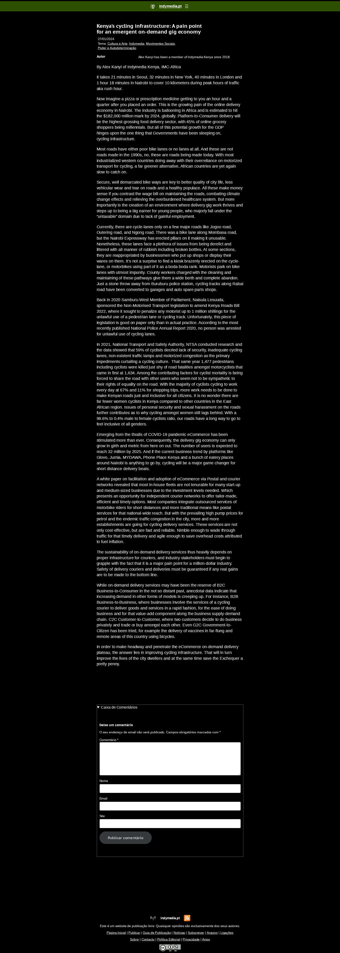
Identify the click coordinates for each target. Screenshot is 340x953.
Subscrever (196, 932)
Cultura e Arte (117, 43)
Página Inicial (116, 932)
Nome (103, 781)
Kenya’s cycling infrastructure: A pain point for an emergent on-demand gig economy (149, 28)
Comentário (108, 740)
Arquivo (212, 932)
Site (102, 816)
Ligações (226, 932)
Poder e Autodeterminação (117, 48)
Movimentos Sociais (160, 43)
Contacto (148, 939)
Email (103, 798)
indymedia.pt (170, 918)
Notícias (179, 932)
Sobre (134, 939)
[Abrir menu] (186, 6)
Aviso (206, 939)
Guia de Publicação (157, 932)
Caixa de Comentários (119, 707)
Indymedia (136, 43)
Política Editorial (168, 939)
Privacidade (191, 939)
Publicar (134, 932)
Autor (101, 56)
